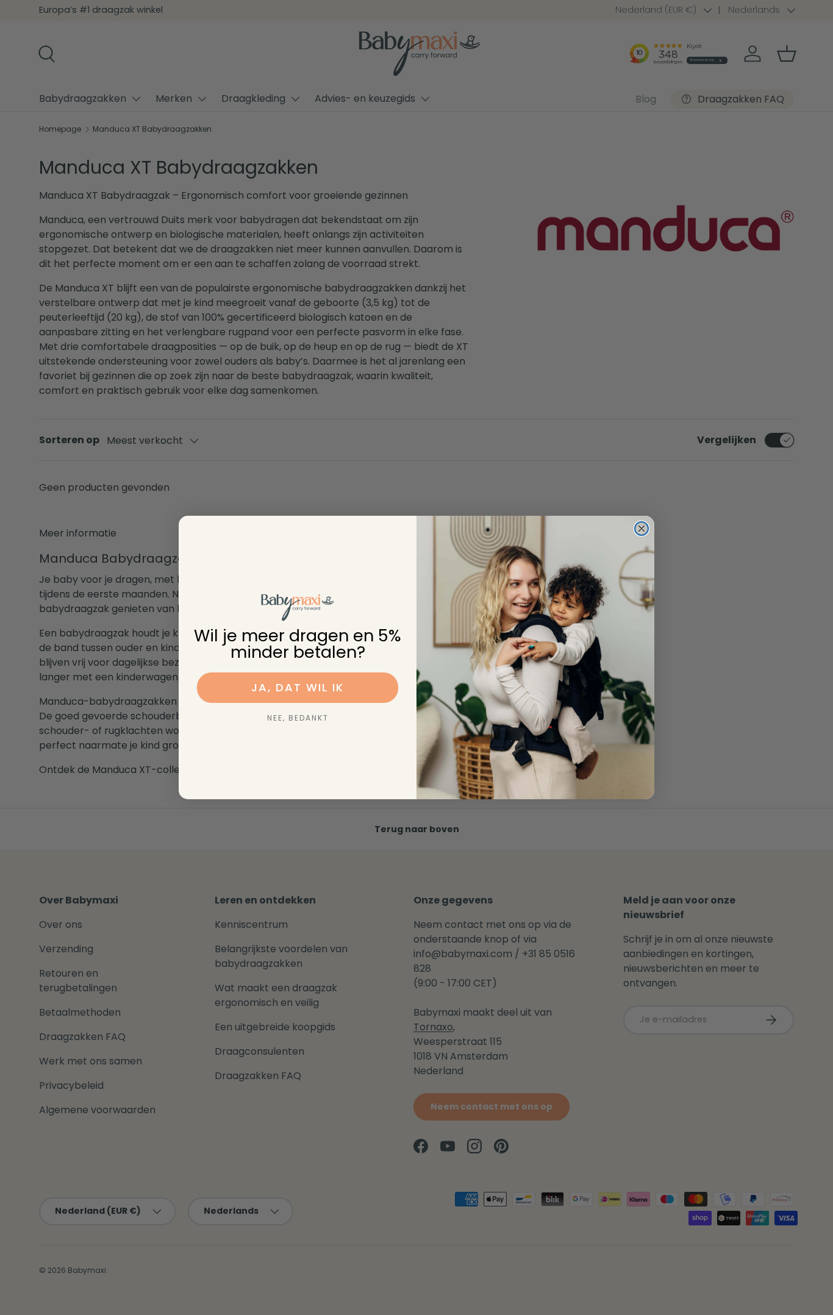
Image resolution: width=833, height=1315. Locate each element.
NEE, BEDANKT (298, 718)
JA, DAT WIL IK (297, 687)
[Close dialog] (641, 528)
